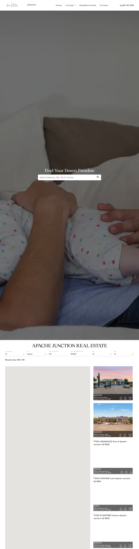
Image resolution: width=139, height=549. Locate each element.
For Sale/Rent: (8, 351)
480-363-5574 (127, 5)
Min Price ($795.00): (54, 351)
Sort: (28, 351)
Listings (70, 5)
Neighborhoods (88, 5)
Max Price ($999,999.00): (77, 351)
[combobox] (15, 354)
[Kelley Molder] (12, 9)
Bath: (115, 351)
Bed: (93, 351)
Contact (104, 5)
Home (59, 5)
